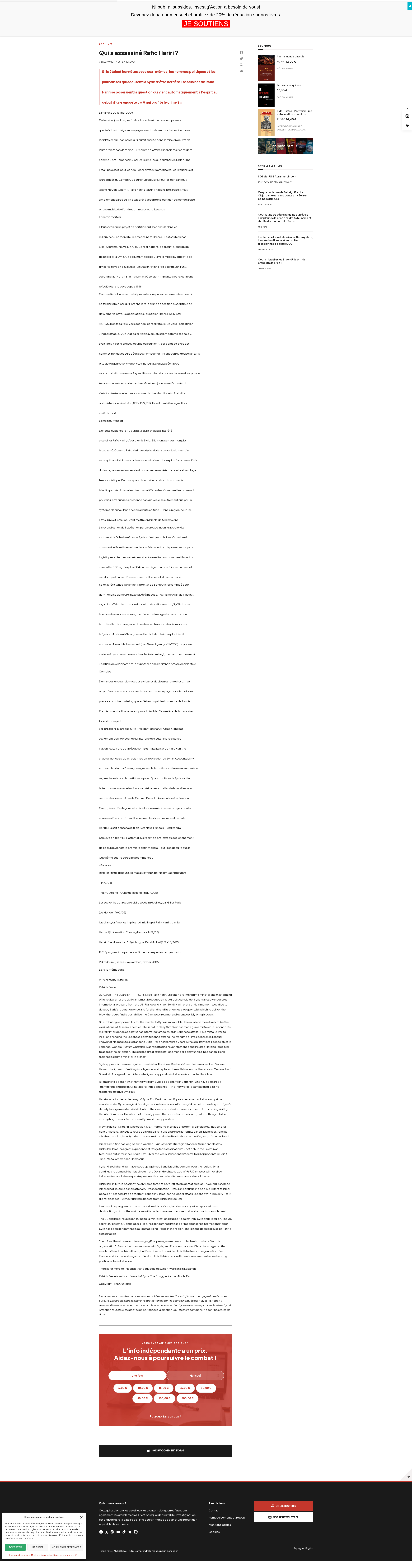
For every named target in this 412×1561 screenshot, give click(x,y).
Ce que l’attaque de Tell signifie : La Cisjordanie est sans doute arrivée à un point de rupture (283, 195)
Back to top (405, 1474)
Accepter (15, 1547)
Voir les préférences (66, 1547)
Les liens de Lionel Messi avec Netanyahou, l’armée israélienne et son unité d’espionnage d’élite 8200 (285, 240)
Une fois (137, 1375)
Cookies (214, 1531)
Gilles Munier (106, 61)
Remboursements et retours (227, 1517)
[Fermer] (409, 6)
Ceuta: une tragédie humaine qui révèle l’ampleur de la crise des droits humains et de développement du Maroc (284, 218)
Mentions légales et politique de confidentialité (54, 1555)
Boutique (264, 46)
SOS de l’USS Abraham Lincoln (277, 176)
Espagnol (299, 1548)
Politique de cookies (19, 1555)
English (309, 1548)
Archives (106, 44)
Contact (214, 1510)
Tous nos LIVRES (283, 146)
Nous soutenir (286, 1505)
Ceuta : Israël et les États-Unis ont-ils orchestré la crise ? (281, 261)
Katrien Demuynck (286, 126)
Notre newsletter (286, 1517)
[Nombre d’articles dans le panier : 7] (407, 116)
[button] (81, 1517)
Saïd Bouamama (285, 68)
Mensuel (195, 1375)
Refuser (37, 1547)
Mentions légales (220, 1524)
